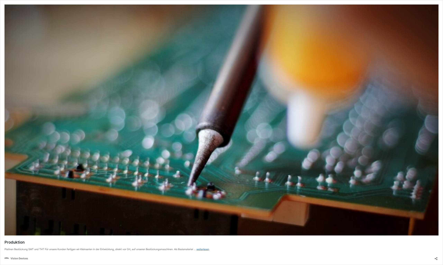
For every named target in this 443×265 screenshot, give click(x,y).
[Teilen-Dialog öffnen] (436, 257)
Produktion (14, 242)
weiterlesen (202, 249)
